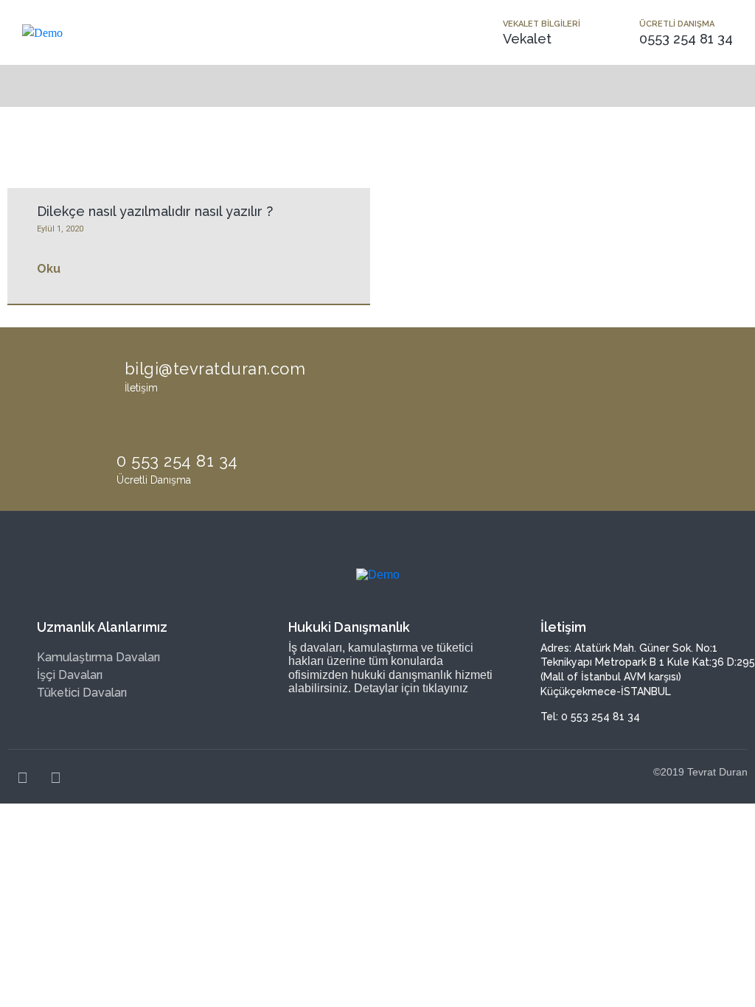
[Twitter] (55, 777)
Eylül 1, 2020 (60, 229)
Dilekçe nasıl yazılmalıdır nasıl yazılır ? (155, 211)
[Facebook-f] (22, 777)
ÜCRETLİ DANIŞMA (676, 24)
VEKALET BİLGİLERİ (541, 24)
